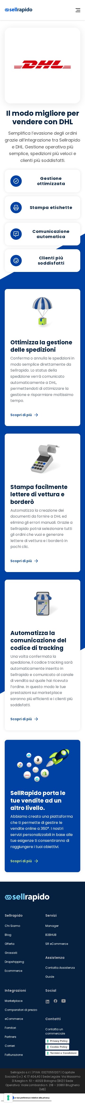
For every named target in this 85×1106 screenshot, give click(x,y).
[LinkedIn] (47, 1002)
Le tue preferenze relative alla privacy (32, 1098)
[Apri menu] (78, 10)
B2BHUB (50, 935)
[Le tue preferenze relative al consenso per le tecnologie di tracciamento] (8, 1097)
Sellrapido (14, 915)
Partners (10, 1037)
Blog (8, 935)
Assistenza (54, 957)
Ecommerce (13, 971)
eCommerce (14, 1019)
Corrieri (10, 1046)
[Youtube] (63, 1001)
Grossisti (11, 953)
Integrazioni (15, 990)
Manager (52, 926)
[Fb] (55, 1001)
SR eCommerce (56, 944)
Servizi (51, 915)
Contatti (53, 1019)
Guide (49, 977)
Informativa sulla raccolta (15, 1103)
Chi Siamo (12, 926)
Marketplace (13, 1001)
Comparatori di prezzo (21, 1010)
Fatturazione (14, 1055)
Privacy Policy (59, 1041)
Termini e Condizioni (63, 1053)
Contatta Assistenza (60, 968)
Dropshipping (14, 962)
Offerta (9, 944)
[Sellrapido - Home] (18, 10)
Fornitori (10, 1028)
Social (50, 990)
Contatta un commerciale (55, 1031)
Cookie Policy (58, 1046)
